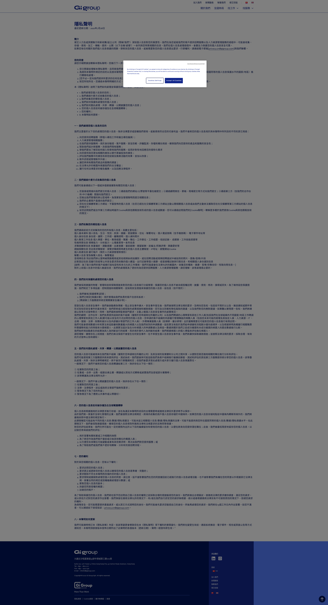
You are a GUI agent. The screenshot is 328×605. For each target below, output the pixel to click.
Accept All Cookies (173, 80)
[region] (165, 74)
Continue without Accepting (196, 63)
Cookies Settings (155, 80)
